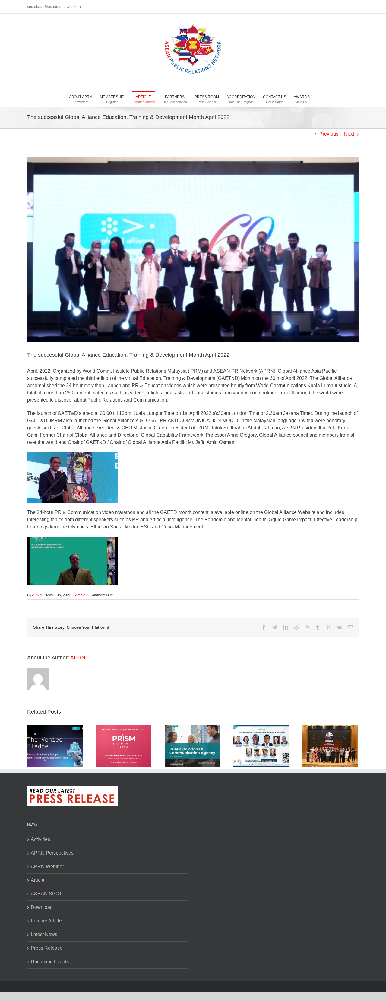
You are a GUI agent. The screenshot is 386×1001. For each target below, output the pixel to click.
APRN (37, 595)
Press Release (46, 948)
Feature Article (46, 920)
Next (349, 133)
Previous (328, 133)
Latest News (44, 934)
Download (42, 907)
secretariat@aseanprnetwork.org (54, 7)
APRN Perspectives (52, 852)
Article (80, 595)
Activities (40, 839)
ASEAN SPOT (46, 893)
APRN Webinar (47, 866)
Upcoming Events (50, 961)
